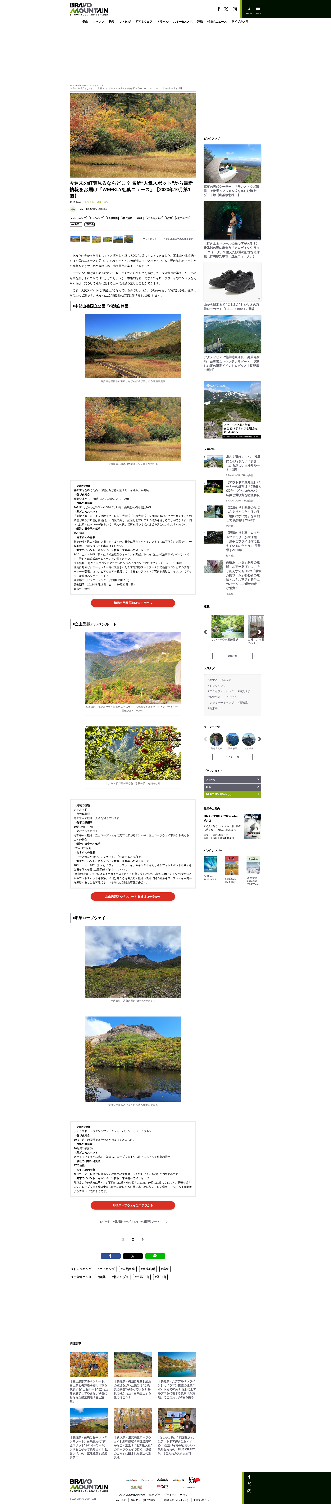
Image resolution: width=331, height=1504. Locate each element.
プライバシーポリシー (177, 1494)
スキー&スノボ (183, 21)
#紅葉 (169, 218)
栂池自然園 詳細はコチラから (133, 602)
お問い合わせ (202, 1500)
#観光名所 (127, 218)
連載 (200, 21)
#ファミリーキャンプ (221, 702)
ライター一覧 (232, 757)
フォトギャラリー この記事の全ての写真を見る (168, 239)
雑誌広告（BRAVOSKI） (145, 1500)
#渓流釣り (227, 679)
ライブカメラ (240, 21)
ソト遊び (125, 21)
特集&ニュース (217, 21)
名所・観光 (102, 202)
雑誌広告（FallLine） (177, 1500)
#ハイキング (96, 218)
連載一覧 (232, 656)
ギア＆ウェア (143, 21)
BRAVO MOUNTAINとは (130, 1494)
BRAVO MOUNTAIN (79, 85)
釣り (112, 21)
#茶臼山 (89, 224)
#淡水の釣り (215, 697)
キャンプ (98, 21)
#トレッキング (78, 218)
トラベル (163, 21)
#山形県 (213, 708)
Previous (205, 632)
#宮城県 (243, 702)
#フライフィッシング (221, 691)
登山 (85, 21)
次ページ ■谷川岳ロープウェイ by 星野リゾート (130, 1221)
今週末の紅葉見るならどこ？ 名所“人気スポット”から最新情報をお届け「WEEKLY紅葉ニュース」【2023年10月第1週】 (126, 88)
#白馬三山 (76, 224)
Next (259, 632)
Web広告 (121, 1500)
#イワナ (232, 697)
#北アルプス (182, 218)
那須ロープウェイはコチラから (133, 1205)
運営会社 (154, 1494)
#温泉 (140, 218)
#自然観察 (112, 218)
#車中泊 (213, 679)
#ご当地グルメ (154, 218)
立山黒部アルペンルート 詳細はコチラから (133, 896)
